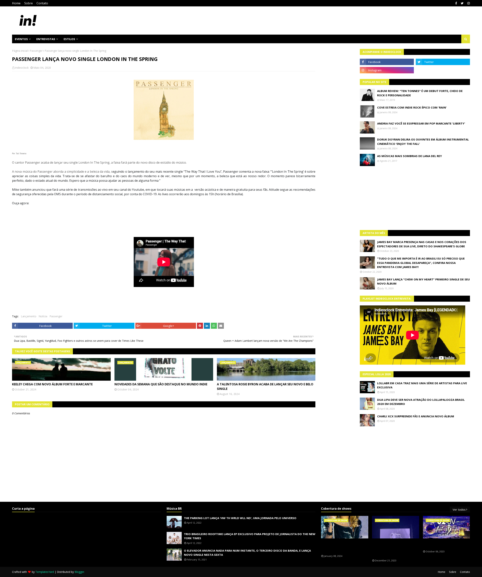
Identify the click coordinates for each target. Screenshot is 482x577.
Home (16, 3)
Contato (42, 3)
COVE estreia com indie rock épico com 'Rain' (412, 107)
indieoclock (22, 67)
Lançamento (28, 316)
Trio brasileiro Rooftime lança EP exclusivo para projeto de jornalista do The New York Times (249, 536)
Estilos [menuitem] (69, 39)
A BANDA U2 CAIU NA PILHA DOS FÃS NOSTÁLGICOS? (443, 544)
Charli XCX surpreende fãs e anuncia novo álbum (415, 416)
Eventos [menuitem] (21, 39)
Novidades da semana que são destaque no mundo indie (160, 384)
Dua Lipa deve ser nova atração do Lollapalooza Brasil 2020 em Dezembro (421, 402)
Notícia (43, 316)
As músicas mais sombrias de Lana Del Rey (409, 156)
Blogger (79, 572)
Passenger (36, 50)
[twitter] (462, 3)
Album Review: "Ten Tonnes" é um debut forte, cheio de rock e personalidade (420, 93)
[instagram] (468, 3)
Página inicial (20, 50)
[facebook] (456, 3)
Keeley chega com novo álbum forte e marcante (52, 384)
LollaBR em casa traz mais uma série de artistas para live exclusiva (422, 385)
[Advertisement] (415, 198)
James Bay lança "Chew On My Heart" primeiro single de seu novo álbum (423, 281)
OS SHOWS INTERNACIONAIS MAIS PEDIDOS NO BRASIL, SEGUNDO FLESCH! (342, 546)
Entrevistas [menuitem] (45, 39)
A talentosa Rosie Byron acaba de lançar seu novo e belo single (265, 386)
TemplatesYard (44, 572)
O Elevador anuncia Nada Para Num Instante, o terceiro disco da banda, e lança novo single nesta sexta (247, 553)
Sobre (28, 3)
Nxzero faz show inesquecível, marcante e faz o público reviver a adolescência (393, 549)
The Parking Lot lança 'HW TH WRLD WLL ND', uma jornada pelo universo (240, 518)
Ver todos (459, 509)
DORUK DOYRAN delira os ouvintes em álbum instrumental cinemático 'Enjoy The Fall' (423, 141)
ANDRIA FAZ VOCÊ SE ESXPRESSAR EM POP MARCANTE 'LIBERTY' (421, 123)
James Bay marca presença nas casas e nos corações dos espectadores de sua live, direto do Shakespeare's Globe (421, 244)
